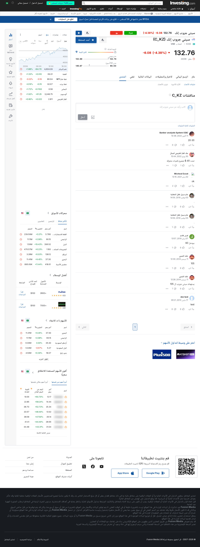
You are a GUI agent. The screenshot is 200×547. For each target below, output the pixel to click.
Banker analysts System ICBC (174, 133)
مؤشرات (55, 35)
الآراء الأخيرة (175, 84)
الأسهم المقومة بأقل (41, 14)
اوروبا (85, 14)
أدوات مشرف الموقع (64, 476)
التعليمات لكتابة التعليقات (186, 125)
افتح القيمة (83, 52)
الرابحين (51, 221)
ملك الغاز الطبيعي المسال (179, 153)
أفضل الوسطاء (60, 275)
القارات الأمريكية (95, 14)
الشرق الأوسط (76, 14)
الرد (189, 145)
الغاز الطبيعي (62, 99)
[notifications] (13, 2)
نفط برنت (63, 84)
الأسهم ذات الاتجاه (58, 320)
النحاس (64, 89)
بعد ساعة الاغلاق (109, 14)
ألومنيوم (64, 94)
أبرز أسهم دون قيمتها (59, 382)
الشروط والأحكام (43, 539)
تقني (132, 76)
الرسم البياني (182, 76)
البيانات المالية (145, 76)
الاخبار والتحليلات (163, 76)
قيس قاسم (184, 235)
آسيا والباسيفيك (62, 14)
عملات (64, 35)
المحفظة (68, 470)
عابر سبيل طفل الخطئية (179, 194)
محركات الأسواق (59, 213)
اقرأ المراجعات (22, 293)
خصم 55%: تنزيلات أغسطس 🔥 (60, 3)
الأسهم (190, 13)
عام (193, 76)
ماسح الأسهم (91, 8)
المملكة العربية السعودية (163, 14)
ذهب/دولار (63, 69)
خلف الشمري (183, 256)
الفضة (65, 74)
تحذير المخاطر (10, 539)
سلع (47, 35)
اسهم (40, 35)
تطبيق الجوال (66, 463)
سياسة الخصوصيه (26, 539)
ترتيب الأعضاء (163, 84)
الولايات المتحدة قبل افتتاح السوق (130, 14)
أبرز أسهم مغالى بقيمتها (39, 382)
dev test (184, 297)
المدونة (69, 457)
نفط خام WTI (61, 79)
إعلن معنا (29, 463)
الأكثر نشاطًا (62, 221)
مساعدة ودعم (27, 470)
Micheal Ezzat (181, 174)
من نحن (30, 457)
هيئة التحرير (28, 476)
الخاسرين (41, 221)
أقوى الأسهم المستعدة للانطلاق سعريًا (52, 372)
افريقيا (52, 14)
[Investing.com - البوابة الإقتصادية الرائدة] (182, 3)
